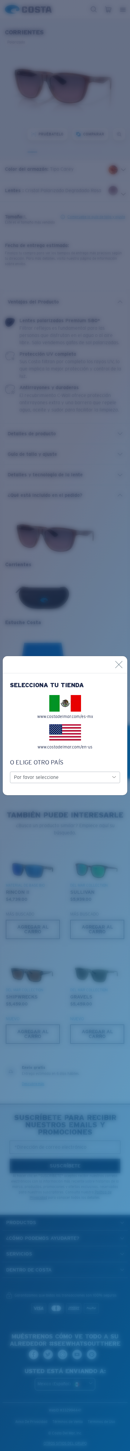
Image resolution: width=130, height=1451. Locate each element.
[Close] (118, 664)
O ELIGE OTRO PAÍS (36, 762)
